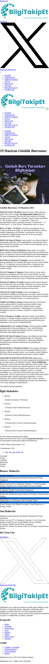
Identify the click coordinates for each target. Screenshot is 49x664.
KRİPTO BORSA (11, 80)
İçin (10, 452)
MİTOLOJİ (9, 84)
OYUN (7, 82)
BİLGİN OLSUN (11, 88)
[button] (24, 456)
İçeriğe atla (4, 1)
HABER (8, 75)
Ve (22, 452)
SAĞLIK (8, 86)
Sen (14, 452)
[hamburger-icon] (1, 72)
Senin (18, 452)
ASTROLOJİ (9, 90)
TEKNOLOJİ (10, 77)
